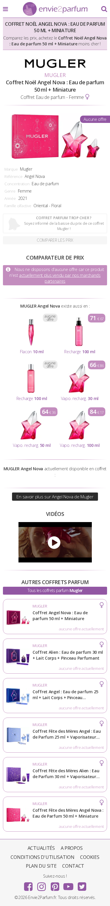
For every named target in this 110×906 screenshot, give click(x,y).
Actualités (41, 848)
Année (10, 198)
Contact (73, 866)
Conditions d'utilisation (42, 857)
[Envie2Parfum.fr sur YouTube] (68, 885)
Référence (13, 176)
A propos (72, 848)
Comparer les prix (55, 240)
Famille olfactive (17, 205)
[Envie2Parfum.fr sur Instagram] (42, 885)
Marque (11, 169)
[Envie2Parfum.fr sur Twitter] (82, 885)
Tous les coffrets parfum (55, 590)
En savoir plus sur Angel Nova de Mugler (54, 497)
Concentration (16, 183)
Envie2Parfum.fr (55, 9)
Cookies (89, 857)
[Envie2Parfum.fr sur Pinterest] (55, 885)
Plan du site (41, 866)
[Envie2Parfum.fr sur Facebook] (28, 885)
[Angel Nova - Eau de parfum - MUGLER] (55, 542)
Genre (10, 191)
